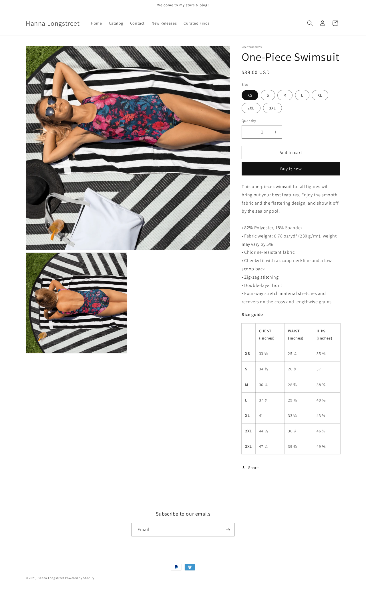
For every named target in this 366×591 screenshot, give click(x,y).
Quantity (249, 120)
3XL (272, 108)
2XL (251, 108)
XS (250, 95)
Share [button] (253, 467)
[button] (310, 23)
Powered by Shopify (80, 578)
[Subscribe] (228, 529)
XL (320, 95)
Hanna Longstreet (50, 578)
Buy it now (291, 168)
